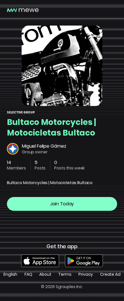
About (45, 274)
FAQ (28, 274)
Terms (64, 274)
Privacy (85, 274)
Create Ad (110, 274)
